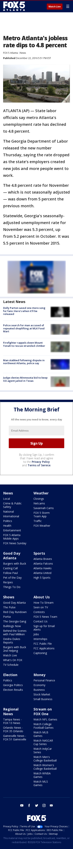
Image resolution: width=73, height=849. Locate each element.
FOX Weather (41, 525)
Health (7, 525)
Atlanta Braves (42, 559)
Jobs (36, 634)
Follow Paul (10, 573)
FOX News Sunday (14, 543)
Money (39, 674)
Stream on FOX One (42, 711)
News (23, 53)
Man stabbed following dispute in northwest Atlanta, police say (24, 361)
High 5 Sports (41, 577)
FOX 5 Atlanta (10, 53)
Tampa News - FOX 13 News (12, 721)
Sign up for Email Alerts (44, 627)
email (51, 805)
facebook (29, 805)
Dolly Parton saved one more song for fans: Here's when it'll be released (24, 311)
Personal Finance (44, 680)
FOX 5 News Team (45, 616)
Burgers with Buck (14, 563)
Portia (7, 616)
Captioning (40, 653)
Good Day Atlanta (11, 555)
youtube (22, 805)
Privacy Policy (41, 462)
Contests (39, 612)
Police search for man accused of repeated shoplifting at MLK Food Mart (24, 328)
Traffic (37, 521)
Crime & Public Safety (12, 505)
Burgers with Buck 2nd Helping (14, 648)
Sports (39, 553)
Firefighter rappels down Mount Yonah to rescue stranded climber (24, 344)
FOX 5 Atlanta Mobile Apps (11, 536)
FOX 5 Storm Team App (41, 514)
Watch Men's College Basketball (45, 758)
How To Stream (43, 602)
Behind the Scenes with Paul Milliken (14, 632)
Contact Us (40, 621)
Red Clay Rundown (15, 612)
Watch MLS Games (40, 783)
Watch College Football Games (43, 725)
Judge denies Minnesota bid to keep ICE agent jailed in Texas (25, 379)
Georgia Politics (13, 685)
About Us (41, 597)
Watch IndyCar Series (42, 750)
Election (10, 674)
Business (39, 690)
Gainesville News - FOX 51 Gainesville (14, 737)
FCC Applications (44, 648)
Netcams (39, 503)
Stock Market (41, 694)
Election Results (13, 690)
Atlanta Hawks (42, 568)
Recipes (8, 582)
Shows (8, 597)
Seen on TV (40, 607)
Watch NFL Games (45, 719)
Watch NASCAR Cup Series (43, 742)
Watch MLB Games (40, 734)
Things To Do (11, 587)
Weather (41, 493)
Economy (39, 685)
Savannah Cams (43, 508)
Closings (38, 498)
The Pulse (9, 607)
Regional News (10, 711)
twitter (36, 805)
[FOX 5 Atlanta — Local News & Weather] (14, 6)
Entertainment (12, 530)
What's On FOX (12, 660)
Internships (40, 639)
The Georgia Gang (14, 621)
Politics (7, 521)
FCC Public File (42, 643)
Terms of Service (39, 465)
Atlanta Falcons (43, 563)
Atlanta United (42, 573)
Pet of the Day (12, 577)
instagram (44, 805)
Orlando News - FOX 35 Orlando (13, 729)
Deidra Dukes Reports (11, 640)
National (8, 511)
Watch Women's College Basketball (45, 766)
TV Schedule (10, 665)
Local (6, 498)
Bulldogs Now (12, 626)
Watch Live (54, 6)
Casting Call (10, 568)
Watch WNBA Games (42, 775)
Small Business (42, 699)
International (11, 516)
